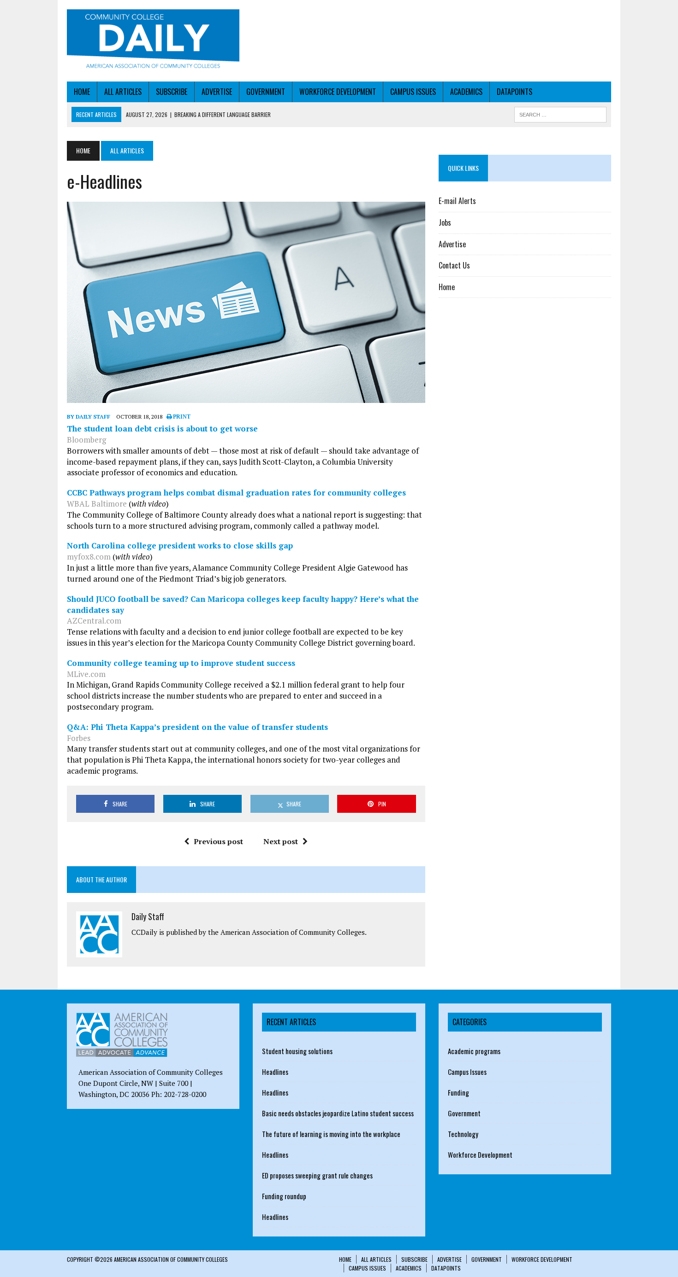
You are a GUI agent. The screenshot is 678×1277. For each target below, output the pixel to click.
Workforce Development (337, 91)
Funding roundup (284, 1196)
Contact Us (454, 265)
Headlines (275, 1072)
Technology (463, 1134)
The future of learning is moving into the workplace (331, 1134)
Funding (458, 1092)
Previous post (218, 841)
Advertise (217, 91)
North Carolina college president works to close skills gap (180, 545)
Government (265, 91)
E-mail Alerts (457, 200)
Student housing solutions (297, 1051)
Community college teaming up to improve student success (181, 663)
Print (181, 417)
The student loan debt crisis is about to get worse (162, 428)
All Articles (123, 91)
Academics (466, 91)
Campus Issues (413, 91)
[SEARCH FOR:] (560, 113)
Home (82, 91)
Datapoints (514, 91)
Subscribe (171, 91)
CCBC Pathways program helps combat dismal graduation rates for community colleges (236, 492)
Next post (280, 841)
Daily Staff (147, 916)
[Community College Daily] (153, 40)
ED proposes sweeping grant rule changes (317, 1175)
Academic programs (474, 1051)
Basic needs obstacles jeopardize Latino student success (338, 1113)
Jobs (445, 222)
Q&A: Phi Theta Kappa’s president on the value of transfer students (197, 727)
